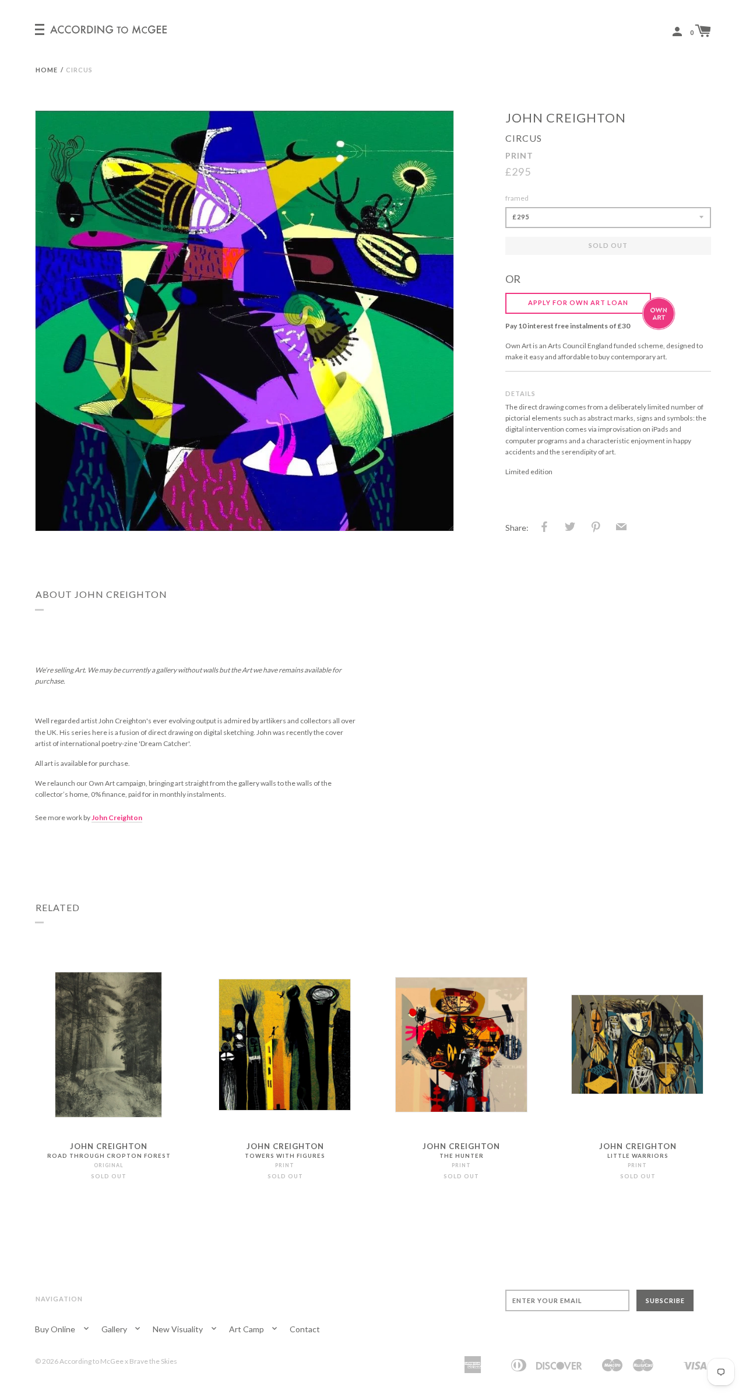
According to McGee (91, 1361)
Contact (305, 1329)
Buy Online (56, 1329)
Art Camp (247, 1329)
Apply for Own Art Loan (578, 302)
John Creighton (565, 117)
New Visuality (179, 1329)
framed (517, 198)
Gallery (115, 1329)
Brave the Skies (153, 1361)
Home (47, 69)
